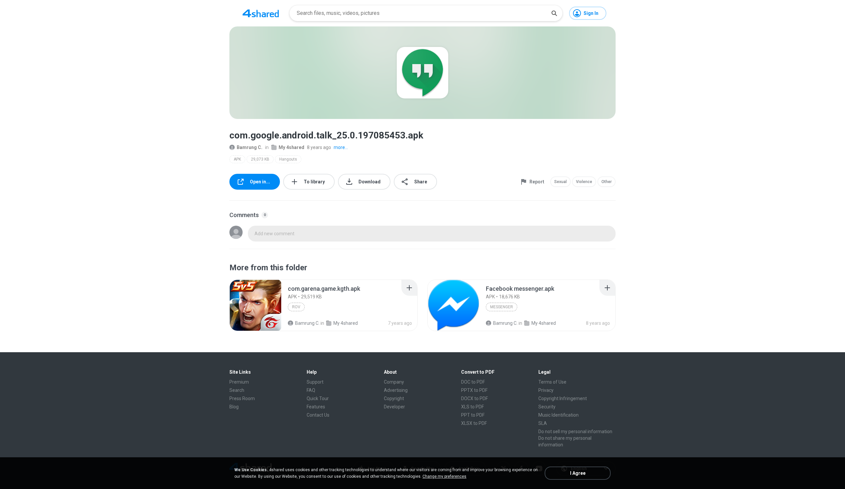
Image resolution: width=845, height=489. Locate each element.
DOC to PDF (473, 382)
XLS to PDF (472, 406)
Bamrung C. (249, 147)
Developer (394, 406)
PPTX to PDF (474, 390)
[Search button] (554, 13)
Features (316, 406)
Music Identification (558, 415)
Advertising (396, 390)
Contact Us (318, 415)
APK (237, 159)
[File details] (255, 305)
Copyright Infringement (562, 398)
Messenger (501, 307)
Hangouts (288, 159)
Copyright (394, 398)
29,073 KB (260, 159)
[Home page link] (261, 13)
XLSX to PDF (474, 423)
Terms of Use (552, 382)
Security (547, 406)
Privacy (546, 390)
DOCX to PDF (474, 398)
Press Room (242, 398)
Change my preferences (444, 476)
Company (394, 382)
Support (315, 382)
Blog (234, 406)
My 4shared (291, 147)
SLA (542, 423)
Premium (239, 382)
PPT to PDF (473, 415)
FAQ (311, 390)
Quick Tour (318, 398)
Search (236, 390)
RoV (296, 307)
